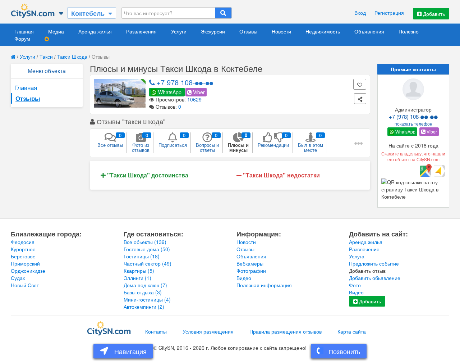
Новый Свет (25, 285)
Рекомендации (273, 140)
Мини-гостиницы (147, 299)
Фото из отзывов (141, 142)
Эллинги (137, 277)
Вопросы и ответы (207, 142)
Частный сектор (147, 263)
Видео (243, 277)
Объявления (369, 31)
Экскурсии (213, 31)
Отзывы (248, 31)
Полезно (409, 31)
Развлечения (141, 31)
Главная (24, 31)
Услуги (179, 31)
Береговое (23, 256)
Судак (18, 277)
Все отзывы (110, 140)
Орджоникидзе (28, 270)
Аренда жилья (95, 31)
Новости (281, 31)
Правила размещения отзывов (285, 331)
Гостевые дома (147, 249)
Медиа (56, 31)
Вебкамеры (249, 263)
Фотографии (251, 270)
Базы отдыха (143, 292)
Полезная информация (264, 285)
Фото (355, 285)
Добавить (433, 13)
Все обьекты (145, 241)
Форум (22, 38)
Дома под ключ (145, 285)
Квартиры (139, 270)
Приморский (25, 263)
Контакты (156, 331)
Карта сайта (351, 331)
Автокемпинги (144, 306)
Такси (46, 56)
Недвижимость (322, 31)
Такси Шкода (72, 56)
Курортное (23, 249)
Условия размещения (208, 331)
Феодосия (22, 241)
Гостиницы (142, 256)
